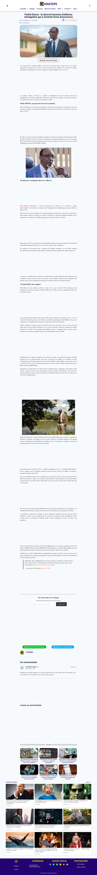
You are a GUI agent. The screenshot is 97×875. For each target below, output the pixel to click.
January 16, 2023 (45, 568)
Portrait (67, 9)
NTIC (59, 9)
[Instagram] (60, 864)
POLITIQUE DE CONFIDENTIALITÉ (34, 866)
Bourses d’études (50, 9)
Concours (40, 9)
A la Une (23, 22)
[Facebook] (50, 864)
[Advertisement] (48, 82)
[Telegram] (67, 864)
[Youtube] (64, 864)
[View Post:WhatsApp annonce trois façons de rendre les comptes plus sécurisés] (68, 769)
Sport (75, 9)
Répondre (73, 667)
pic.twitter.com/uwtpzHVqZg (47, 565)
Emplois (32, 9)
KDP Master (80, 864)
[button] (7, 5)
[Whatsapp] (57, 864)
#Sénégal (36, 565)
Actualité (23, 9)
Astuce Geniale (81, 867)
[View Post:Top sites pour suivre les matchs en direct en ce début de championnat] (48, 753)
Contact (16, 869)
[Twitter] (53, 864)
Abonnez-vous (61, 604)
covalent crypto (30, 667)
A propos (16, 866)
